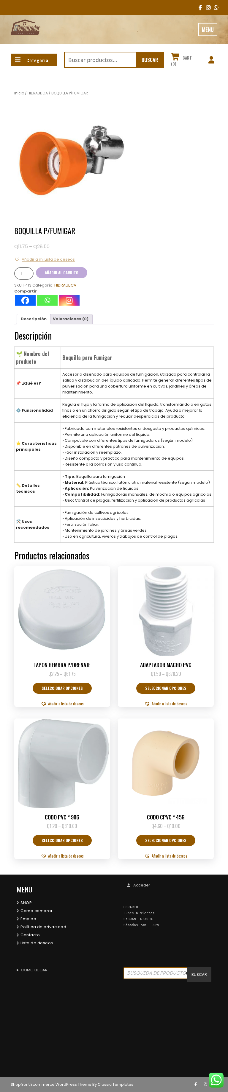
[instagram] (206, 7)
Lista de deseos (36, 943)
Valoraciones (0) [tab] (70, 319)
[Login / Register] (211, 61)
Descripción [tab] (34, 319)
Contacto (30, 935)
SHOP (26, 903)
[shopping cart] (175, 58)
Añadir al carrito (61, 273)
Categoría (37, 60)
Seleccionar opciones (62, 688)
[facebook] (199, 7)
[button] (44, 259)
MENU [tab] (208, 29)
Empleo (28, 919)
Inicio (19, 93)
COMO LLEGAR (34, 970)
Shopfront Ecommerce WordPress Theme (51, 1084)
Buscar (150, 59)
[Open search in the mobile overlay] (167, 974)
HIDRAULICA (38, 93)
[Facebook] (25, 300)
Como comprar (36, 911)
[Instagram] (69, 300)
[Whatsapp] (47, 300)
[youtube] (214, 7)
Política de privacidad (43, 927)
